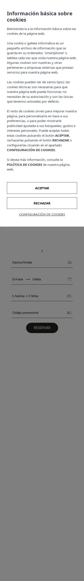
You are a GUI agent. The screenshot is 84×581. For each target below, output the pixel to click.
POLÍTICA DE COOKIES (24, 164)
